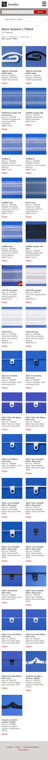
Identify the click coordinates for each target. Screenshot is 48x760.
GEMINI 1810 (7, 246)
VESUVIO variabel (33, 290)
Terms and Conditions (31, 747)
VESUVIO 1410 (32, 332)
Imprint (17, 747)
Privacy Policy (23, 750)
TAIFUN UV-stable (9, 290)
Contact (10, 747)
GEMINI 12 (6, 159)
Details (4, 83)
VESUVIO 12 (7, 332)
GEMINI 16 (30, 159)
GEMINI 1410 (7, 203)
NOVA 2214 (30, 203)
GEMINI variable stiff (34, 113)
